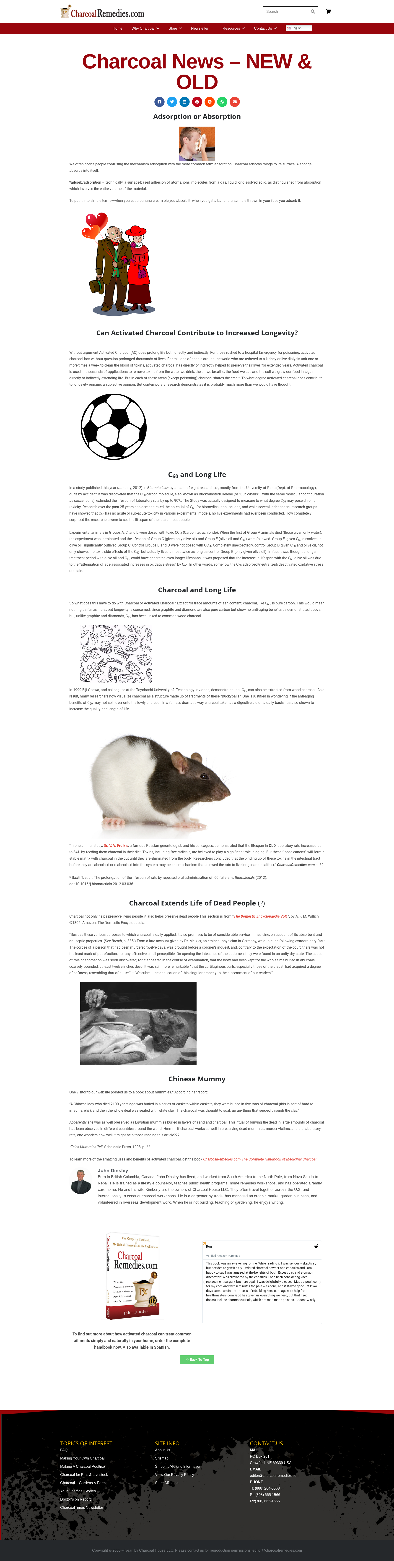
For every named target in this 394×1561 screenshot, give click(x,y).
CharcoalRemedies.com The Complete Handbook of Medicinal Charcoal (259, 1159)
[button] (159, 102)
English (296, 28)
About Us (162, 1450)
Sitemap (161, 1458)
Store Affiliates (166, 1483)
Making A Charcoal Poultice (82, 1466)
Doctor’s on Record (76, 1499)
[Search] (313, 11)
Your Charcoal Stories (78, 1491)
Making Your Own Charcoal (82, 1458)
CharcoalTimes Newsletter (81, 1507)
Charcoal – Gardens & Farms (83, 1483)
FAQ (63, 1450)
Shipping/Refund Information (178, 1466)
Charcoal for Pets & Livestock (84, 1475)
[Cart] (328, 11)
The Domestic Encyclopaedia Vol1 (261, 916)
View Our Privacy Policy (174, 1475)
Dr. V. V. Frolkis (116, 845)
